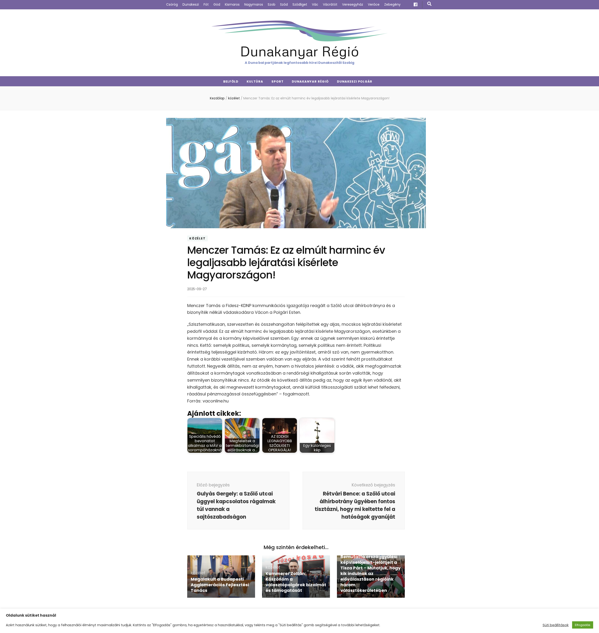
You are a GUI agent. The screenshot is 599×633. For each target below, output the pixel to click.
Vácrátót (330, 4)
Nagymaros (253, 4)
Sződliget (299, 4)
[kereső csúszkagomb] (429, 4)
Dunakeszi (191, 4)
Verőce (374, 4)
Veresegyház (352, 4)
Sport (277, 81)
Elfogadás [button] (582, 625)
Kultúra (255, 81)
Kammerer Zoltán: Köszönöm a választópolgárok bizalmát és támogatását (296, 582)
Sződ (284, 4)
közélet (197, 238)
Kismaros (232, 4)
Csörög (172, 4)
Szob (271, 4)
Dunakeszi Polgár (355, 81)
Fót (206, 4)
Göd (216, 4)
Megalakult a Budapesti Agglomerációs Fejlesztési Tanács (220, 584)
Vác (315, 4)
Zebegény (392, 4)
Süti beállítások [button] (556, 625)
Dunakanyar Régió (299, 50)
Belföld (231, 81)
